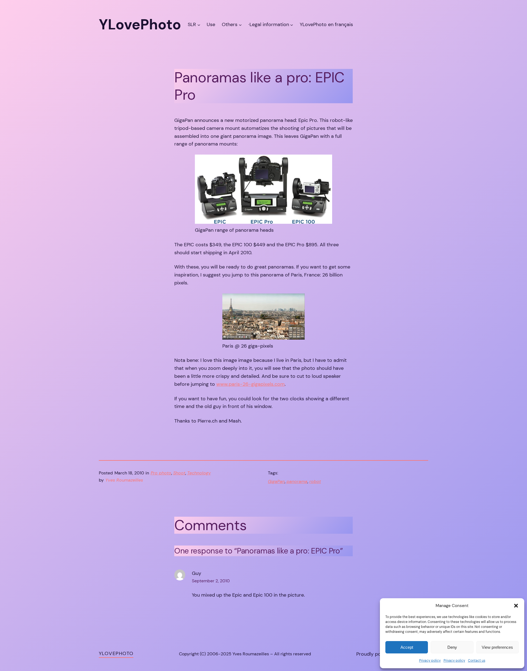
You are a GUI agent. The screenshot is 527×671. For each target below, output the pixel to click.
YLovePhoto (116, 653)
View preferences (497, 647)
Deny (452, 647)
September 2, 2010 (211, 581)
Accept (406, 647)
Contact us (476, 660)
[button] (516, 605)
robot (315, 481)
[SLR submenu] (198, 24)
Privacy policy (430, 660)
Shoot (179, 473)
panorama (297, 481)
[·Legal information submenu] (291, 24)
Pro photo (161, 473)
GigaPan (276, 481)
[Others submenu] (240, 24)
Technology (199, 473)
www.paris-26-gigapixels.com (250, 384)
